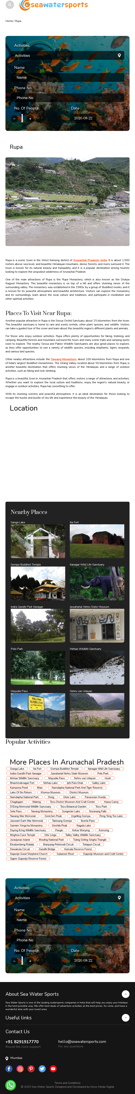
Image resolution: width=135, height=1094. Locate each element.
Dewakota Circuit (20, 849)
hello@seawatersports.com (82, 1041)
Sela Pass (16, 811)
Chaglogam (16, 801)
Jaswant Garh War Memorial (26, 820)
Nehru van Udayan (85, 778)
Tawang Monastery (42, 811)
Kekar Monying (81, 830)
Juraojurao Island (20, 839)
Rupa (18, 21)
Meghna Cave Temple (22, 834)
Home (9, 21)
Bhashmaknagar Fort (22, 782)
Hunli (108, 778)
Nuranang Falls (98, 811)
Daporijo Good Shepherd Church (28, 853)
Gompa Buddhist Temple (64, 768)
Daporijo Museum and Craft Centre (103, 853)
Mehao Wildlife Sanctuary (24, 778)
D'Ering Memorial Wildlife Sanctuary (30, 806)
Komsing (104, 830)
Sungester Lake (71, 811)
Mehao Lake (50, 782)
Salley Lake (98, 782)
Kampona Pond (19, 787)
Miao (40, 787)
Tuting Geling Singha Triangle (89, 839)
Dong (51, 797)
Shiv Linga (50, 834)
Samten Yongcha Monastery (26, 825)
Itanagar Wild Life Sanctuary (104, 768)
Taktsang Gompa (62, 820)
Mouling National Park (51, 839)
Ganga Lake (17, 768)
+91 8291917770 (22, 1042)
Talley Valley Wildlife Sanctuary (83, 834)
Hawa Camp (111, 801)
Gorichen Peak (53, 815)
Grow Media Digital (102, 1087)
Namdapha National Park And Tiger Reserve (77, 787)
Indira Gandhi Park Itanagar (25, 773)
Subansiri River (65, 853)
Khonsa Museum (50, 792)
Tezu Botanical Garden (73, 806)
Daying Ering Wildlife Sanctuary (28, 830)
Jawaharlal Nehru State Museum (69, 773)
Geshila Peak (59, 825)
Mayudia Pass (56, 778)
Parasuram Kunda (95, 797)
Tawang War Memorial (23, 815)
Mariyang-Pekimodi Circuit (58, 844)
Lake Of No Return (21, 792)
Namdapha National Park (24, 797)
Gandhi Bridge (47, 849)
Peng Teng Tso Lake (111, 815)
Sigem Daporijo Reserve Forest (28, 858)
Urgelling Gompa (80, 815)
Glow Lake (69, 797)
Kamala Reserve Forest (78, 849)
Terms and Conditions (67, 1083)
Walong (36, 801)
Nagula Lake (83, 825)
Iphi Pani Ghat (75, 782)
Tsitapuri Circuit (91, 844)
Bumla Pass (88, 820)
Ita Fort (37, 768)
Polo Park (103, 773)
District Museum (79, 792)
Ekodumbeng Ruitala (22, 844)
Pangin (59, 830)
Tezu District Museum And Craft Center (72, 801)
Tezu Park (101, 806)
